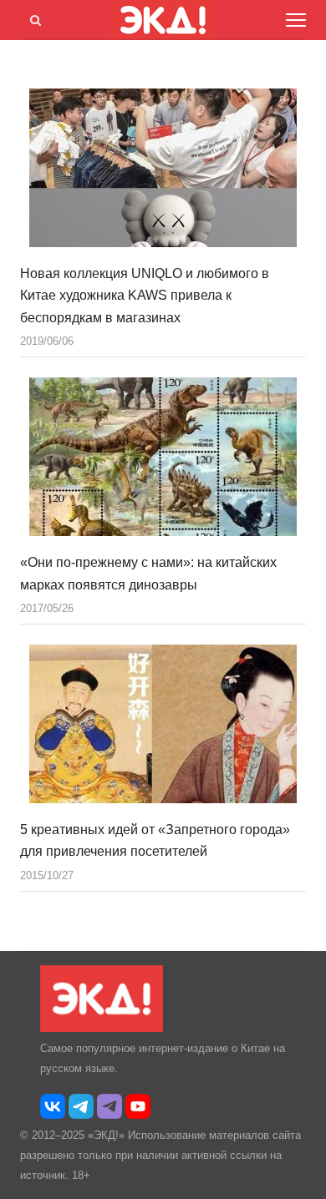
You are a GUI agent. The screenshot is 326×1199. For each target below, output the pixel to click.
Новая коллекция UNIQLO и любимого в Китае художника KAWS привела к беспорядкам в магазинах (144, 295)
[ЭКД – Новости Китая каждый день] (101, 1028)
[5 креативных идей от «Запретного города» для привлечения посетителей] (163, 724)
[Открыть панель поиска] (32, 17)
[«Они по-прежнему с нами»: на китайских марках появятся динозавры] (163, 456)
